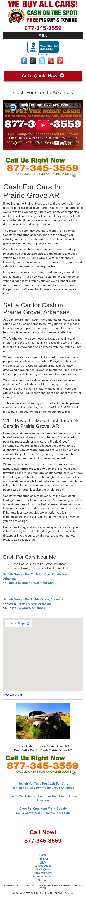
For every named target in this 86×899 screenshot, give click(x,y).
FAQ (43, 862)
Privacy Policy (43, 873)
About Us (43, 858)
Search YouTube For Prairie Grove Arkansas (43, 787)
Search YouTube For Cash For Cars (43, 783)
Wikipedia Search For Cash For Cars (28, 582)
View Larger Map (13, 694)
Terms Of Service (43, 876)
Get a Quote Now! (41, 75)
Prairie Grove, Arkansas (35, 603)
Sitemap (43, 880)
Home (43, 855)
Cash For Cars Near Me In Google (43, 808)
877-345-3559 (43, 28)
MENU (43, 35)
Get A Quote (43, 869)
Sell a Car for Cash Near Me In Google (43, 812)
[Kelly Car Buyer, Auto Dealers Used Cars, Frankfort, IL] (43, 48)
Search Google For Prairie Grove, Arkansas (33, 599)
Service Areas (43, 866)
